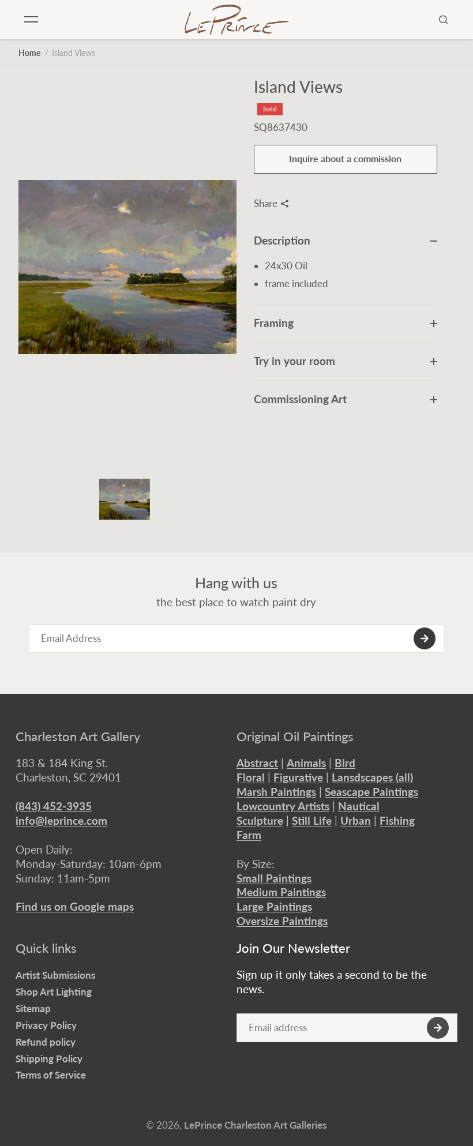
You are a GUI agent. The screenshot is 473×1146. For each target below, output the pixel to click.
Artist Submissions (55, 975)
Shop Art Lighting (54, 992)
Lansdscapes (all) (372, 777)
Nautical (359, 806)
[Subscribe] (425, 638)
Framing (274, 322)
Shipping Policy (49, 1059)
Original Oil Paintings (295, 736)
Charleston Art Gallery (78, 736)
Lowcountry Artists (282, 806)
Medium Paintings (281, 892)
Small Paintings (273, 878)
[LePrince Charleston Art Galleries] (236, 19)
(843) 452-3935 (54, 806)
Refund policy (46, 1042)
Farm (248, 834)
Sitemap (33, 1008)
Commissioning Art (300, 398)
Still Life (312, 820)
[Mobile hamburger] (31, 19)
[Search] (444, 20)
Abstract (257, 762)
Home (29, 53)
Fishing (397, 820)
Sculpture (259, 820)
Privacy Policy (46, 1025)
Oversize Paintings (282, 920)
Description (282, 240)
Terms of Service (51, 1075)
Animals (306, 762)
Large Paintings (274, 906)
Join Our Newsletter (293, 948)
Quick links (46, 948)
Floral (250, 777)
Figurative (298, 777)
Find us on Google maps (75, 906)
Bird (345, 762)
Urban (355, 820)
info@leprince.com (61, 820)
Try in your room (294, 360)
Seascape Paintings (371, 791)
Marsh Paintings (276, 791)
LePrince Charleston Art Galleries (255, 1125)
